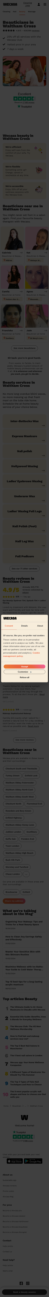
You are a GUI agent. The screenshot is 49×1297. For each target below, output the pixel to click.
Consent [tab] (9, 625)
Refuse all (24, 677)
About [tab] (40, 625)
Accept (24, 666)
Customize (23, 672)
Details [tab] (24, 625)
